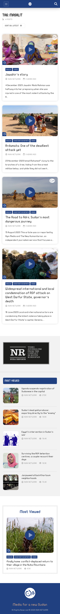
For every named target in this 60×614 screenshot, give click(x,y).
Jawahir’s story (16, 74)
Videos (16, 69)
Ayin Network (14, 79)
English (8, 69)
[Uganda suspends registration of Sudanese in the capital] (10, 395)
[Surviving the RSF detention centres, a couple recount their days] (10, 460)
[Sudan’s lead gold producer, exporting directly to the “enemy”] (10, 417)
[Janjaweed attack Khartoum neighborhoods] (10, 482)
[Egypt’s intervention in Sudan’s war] (10, 439)
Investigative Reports (21, 141)
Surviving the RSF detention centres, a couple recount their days (37, 456)
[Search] (56, 4)
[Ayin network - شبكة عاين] (30, 4)
